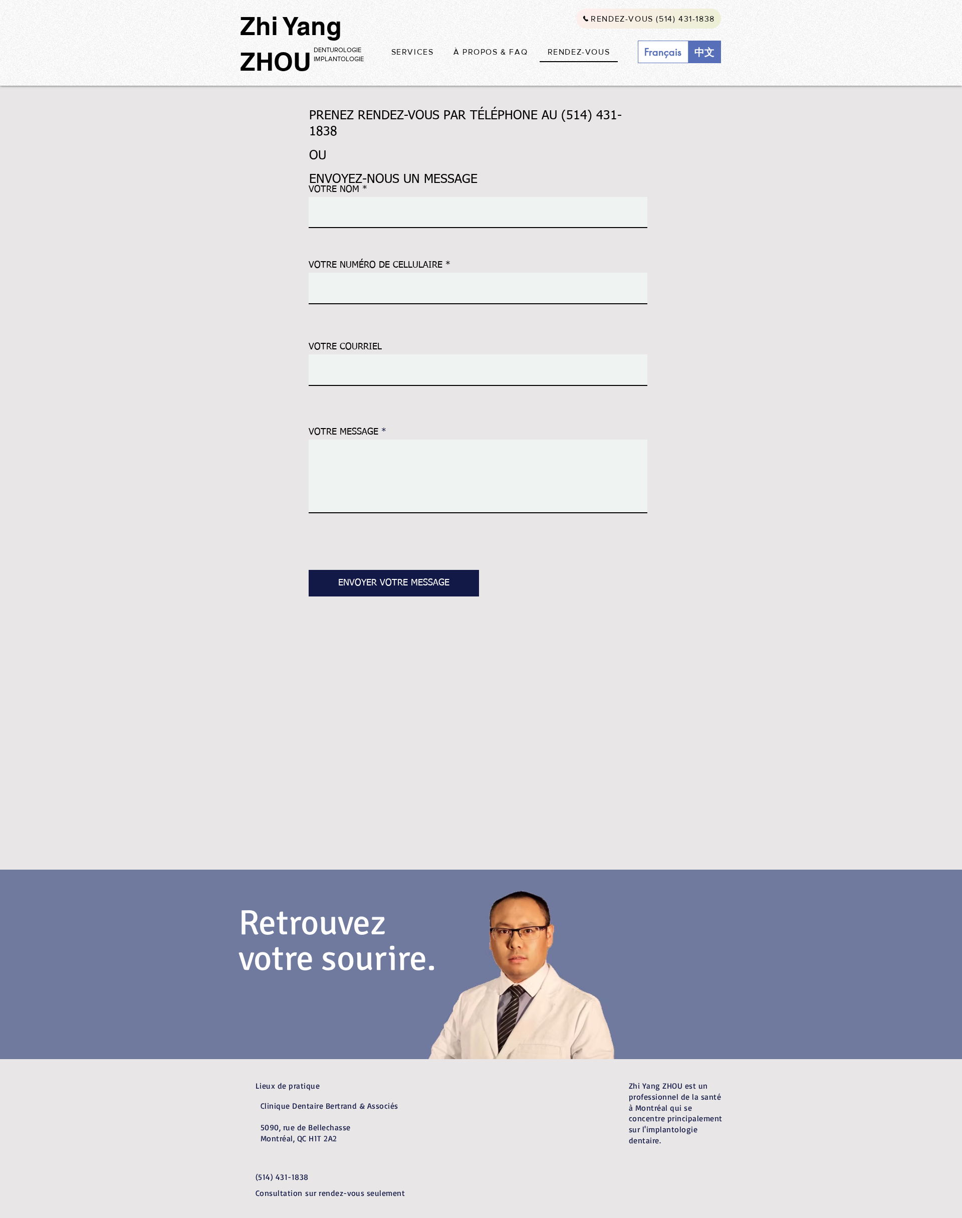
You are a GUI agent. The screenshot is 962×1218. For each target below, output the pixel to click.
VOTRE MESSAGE (343, 432)
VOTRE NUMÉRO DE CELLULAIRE (375, 265)
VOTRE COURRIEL (345, 346)
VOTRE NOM (334, 189)
